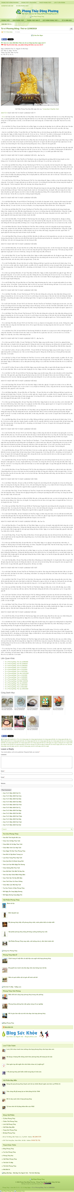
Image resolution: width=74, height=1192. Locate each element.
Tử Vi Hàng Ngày (8, 32)
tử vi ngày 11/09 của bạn (7, 744)
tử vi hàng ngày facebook (35, 739)
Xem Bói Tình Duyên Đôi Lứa (12, 837)
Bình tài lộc (11, 903)
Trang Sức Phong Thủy (10, 1130)
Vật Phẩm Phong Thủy (51, 20)
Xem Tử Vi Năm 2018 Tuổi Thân (12, 816)
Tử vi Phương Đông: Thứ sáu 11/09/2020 (16, 661)
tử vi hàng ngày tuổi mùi (31, 741)
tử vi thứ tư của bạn (30, 744)
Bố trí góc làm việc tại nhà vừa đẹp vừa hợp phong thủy (26, 1013)
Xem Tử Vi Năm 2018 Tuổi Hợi (12, 825)
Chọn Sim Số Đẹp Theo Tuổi (11, 841)
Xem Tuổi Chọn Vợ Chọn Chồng (12, 881)
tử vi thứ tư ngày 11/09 (57, 744)
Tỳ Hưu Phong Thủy (9, 1118)
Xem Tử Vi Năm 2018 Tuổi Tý (11, 793)
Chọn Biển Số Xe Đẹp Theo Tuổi (12, 844)
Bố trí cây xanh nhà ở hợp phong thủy (19, 1099)
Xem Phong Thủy (18, 20)
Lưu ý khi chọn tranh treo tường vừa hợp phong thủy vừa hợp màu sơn (30, 1049)
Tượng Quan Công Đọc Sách (50, 109)
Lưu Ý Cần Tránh (59, 2)
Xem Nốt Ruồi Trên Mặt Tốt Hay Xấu (13, 871)
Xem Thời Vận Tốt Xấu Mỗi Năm (12, 878)
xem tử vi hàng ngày (25, 746)
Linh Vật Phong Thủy (9, 1124)
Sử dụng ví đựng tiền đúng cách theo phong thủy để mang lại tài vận (29, 1056)
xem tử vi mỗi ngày (36, 746)
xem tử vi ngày (45, 746)
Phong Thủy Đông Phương (9, 2)
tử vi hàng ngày (24, 739)
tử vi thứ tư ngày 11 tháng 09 (42, 744)
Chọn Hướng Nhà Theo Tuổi (11, 868)
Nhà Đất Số (9, 1027)
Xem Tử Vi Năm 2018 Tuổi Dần (12, 799)
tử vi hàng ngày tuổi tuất (37, 742)
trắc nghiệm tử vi (12, 739)
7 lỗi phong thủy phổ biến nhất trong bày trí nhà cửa (24, 1072)
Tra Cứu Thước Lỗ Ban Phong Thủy (13, 888)
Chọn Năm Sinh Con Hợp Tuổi (12, 847)
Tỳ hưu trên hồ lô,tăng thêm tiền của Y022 (20, 1106)
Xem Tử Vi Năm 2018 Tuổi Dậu (12, 819)
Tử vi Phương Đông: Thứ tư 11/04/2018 (16, 679)
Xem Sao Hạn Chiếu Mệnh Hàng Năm (14, 874)
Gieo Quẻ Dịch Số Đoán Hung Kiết (13, 861)
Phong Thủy (5, 20)
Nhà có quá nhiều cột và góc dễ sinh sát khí (23, 977)
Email (3, 777)
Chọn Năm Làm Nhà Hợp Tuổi (12, 884)
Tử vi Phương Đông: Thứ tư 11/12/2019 (16, 669)
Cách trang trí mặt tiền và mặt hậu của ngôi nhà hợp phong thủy (29, 958)
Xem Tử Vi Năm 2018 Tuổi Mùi (12, 813)
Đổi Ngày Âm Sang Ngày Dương (12, 891)
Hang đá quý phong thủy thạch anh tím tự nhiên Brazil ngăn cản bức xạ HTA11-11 (33, 1084)
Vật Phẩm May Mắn (9, 1127)
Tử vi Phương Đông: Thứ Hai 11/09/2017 (16, 663)
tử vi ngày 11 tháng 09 (57, 742)
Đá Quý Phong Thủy (9, 1133)
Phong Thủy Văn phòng (28, 2)
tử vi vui (65, 744)
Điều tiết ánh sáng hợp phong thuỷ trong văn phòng (25, 994)
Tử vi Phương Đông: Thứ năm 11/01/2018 (16, 673)
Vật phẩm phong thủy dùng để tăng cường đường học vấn (27, 931)
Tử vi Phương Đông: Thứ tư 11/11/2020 (16, 675)
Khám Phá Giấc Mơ (7, 6)
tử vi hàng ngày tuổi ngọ (44, 741)
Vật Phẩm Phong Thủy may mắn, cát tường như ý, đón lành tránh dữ (31, 941)
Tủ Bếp (11, 1162)
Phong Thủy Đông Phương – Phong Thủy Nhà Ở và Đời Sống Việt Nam (40, 1182)
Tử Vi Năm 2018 (66, 20)
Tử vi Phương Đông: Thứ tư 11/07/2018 (16, 671)
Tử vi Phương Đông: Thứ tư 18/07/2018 (16, 685)
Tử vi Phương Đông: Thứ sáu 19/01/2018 (16, 688)
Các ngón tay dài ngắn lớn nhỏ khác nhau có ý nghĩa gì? (25, 1064)
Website (3, 783)
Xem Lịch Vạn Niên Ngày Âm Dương (14, 864)
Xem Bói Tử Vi (6, 24)
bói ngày (5, 739)
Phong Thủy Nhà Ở (33, 20)
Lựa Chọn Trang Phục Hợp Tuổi (12, 857)
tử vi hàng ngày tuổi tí (24, 742)
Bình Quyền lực (13, 913)
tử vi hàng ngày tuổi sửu (57, 741)
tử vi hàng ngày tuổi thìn (12, 742)
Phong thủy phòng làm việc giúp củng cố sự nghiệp (25, 1004)
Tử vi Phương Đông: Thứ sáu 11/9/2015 (16, 683)
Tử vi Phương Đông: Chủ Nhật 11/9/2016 (16, 681)
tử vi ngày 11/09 (68, 742)
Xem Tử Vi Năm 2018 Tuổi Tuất (12, 822)
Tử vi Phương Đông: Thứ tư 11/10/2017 (16, 667)
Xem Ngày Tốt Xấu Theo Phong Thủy (14, 851)
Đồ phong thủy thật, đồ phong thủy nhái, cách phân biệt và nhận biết (31, 922)
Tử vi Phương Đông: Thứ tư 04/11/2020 (16, 687)
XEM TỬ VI (4, 113)
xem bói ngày (10, 746)
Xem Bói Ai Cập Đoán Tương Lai (13, 854)
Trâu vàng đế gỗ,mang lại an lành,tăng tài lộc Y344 (23, 1091)
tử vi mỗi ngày (47, 742)
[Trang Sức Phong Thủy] (9, 950)
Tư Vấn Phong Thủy (22, 6)
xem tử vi (17, 746)
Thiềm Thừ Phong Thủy (10, 1121)
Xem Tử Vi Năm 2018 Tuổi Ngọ (12, 810)
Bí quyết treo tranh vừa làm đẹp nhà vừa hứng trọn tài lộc (27, 968)
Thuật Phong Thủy (45, 2)
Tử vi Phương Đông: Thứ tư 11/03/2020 (16, 677)
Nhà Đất (5, 1169)
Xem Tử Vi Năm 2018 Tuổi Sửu (12, 796)
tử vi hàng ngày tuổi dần (49, 739)
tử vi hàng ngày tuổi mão (17, 741)
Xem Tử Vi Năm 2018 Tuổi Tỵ (11, 807)
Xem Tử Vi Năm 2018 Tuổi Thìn (12, 804)
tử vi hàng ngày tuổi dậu (62, 739)
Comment (3, 754)
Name (3, 771)
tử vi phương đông (19, 744)
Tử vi (3, 116)
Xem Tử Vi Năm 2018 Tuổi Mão (12, 802)
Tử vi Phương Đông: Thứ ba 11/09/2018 (16, 665)
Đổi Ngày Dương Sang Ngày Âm (12, 895)
